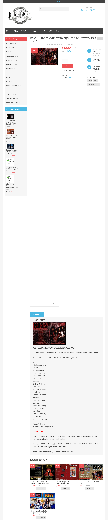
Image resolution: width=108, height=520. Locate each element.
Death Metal (10, 60)
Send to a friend (69, 70)
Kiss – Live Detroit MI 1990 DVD (89, 482)
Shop (16, 31)
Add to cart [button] (41, 488)
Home (8, 31)
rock (97, 84)
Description (37, 314)
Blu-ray (8, 52)
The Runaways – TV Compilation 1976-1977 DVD (66, 482)
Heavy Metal (10, 73)
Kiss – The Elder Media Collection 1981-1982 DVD (40, 482)
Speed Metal (10, 94)
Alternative (10, 43)
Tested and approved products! (96, 68)
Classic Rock (10, 56)
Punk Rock (9, 90)
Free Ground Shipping (97, 51)
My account (36, 31)
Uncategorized (11, 103)
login (58, 1)
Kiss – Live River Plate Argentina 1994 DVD (39, 512)
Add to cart (67, 66)
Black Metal (10, 47)
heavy (90, 81)
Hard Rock (10, 64)
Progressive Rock (12, 86)
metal (95, 81)
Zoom (55, 304)
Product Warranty (96, 60)
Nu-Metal (9, 77)
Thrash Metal (10, 98)
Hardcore (9, 69)
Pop (7, 81)
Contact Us (48, 31)
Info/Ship (25, 31)
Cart (57, 31)
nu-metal (91, 84)
